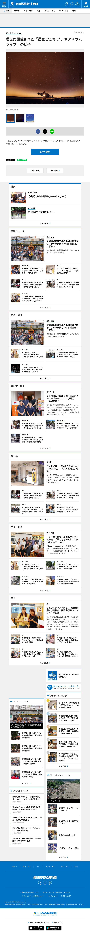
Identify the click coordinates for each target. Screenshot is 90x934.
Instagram (77, 4)
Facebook (67, 4)
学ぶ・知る (63, 10)
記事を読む (45, 152)
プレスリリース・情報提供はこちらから (57, 892)
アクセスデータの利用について (34, 896)
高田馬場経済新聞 (24, 4)
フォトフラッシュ (13, 33)
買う (38, 10)
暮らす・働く (50, 10)
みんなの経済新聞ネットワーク (45, 913)
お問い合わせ (53, 896)
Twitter (72, 4)
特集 (74, 10)
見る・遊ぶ (28, 10)
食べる (17, 10)
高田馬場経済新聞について (30, 892)
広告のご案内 (67, 896)
